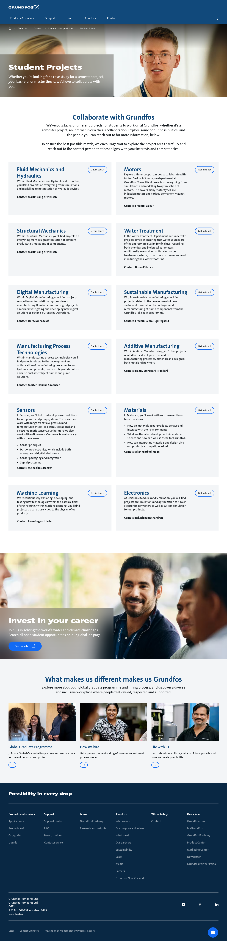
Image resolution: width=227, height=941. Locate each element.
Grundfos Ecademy (91, 821)
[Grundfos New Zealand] (10, 29)
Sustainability (124, 850)
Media (119, 864)
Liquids (13, 842)
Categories (15, 835)
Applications (16, 821)
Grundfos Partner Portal (202, 864)
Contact (156, 821)
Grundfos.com (196, 821)
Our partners (123, 842)
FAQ (46, 828)
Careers (120, 871)
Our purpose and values (130, 828)
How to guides (53, 835)
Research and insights (93, 828)
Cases (119, 857)
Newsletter (194, 857)
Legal (11, 930)
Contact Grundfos (29, 930)
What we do (123, 835)
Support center (53, 821)
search (216, 18)
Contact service (53, 842)
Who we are (123, 821)
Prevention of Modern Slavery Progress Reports (70, 930)
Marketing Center (198, 850)
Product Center (196, 842)
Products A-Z (16, 828)
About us (121, 814)
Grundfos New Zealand (130, 878)
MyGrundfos (195, 828)
